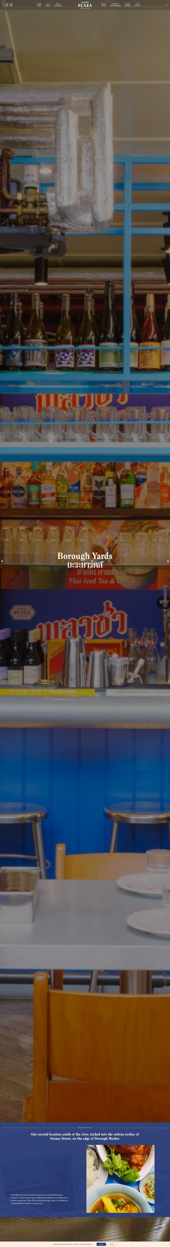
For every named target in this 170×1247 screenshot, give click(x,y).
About (103, 5)
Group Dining (115, 5)
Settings (111, 1244)
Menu (48, 5)
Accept (101, 1244)
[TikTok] (11, 4)
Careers (137, 5)
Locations (58, 5)
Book (39, 5)
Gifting (127, 5)
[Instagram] (7, 4)
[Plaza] (85, 5)
